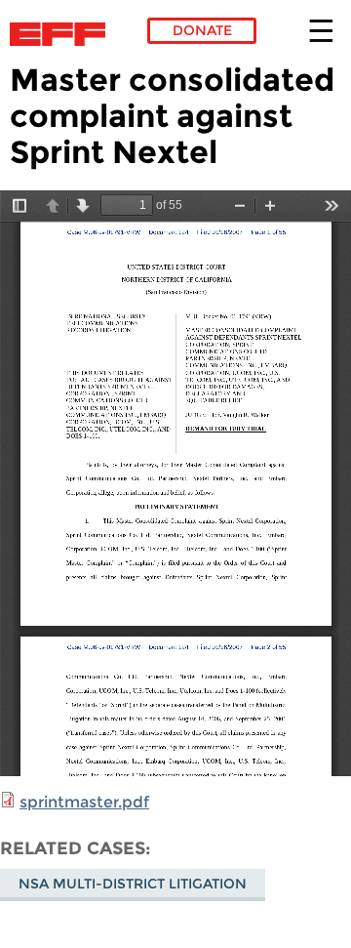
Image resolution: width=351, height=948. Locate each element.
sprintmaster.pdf (84, 802)
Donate (202, 30)
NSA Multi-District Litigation (133, 883)
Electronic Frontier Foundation (63, 34)
